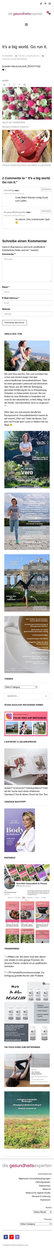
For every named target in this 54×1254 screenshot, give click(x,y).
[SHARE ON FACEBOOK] (9, 84)
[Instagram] (50, 3)
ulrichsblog (9, 190)
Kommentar (8, 254)
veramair (9, 56)
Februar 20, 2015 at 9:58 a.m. (14, 194)
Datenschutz (44, 1185)
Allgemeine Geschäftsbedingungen (34, 1178)
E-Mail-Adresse (10, 298)
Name (5, 287)
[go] (46, 696)
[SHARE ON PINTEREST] (19, 84)
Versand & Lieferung (41, 1196)
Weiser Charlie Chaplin (15, 127)
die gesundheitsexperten (15, 212)
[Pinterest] (45, 3)
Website (6, 309)
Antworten (46, 189)
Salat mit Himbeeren (13, 122)
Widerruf (46, 1189)
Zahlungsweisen (43, 1182)
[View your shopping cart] (49, 14)
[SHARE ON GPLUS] (14, 84)
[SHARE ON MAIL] (24, 84)
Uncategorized (20, 59)
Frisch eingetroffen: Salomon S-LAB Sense (26, 165)
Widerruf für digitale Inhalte (38, 1193)
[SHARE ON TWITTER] (4, 85)
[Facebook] (41, 3)
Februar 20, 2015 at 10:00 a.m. (14, 215)
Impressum (45, 1200)
